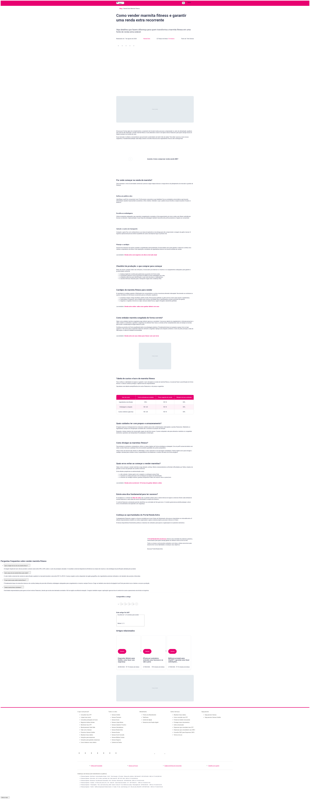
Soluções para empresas (88, 737)
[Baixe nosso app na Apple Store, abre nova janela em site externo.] (160, 753)
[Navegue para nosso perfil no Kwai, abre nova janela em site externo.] (119, 753)
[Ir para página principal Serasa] (153, 3)
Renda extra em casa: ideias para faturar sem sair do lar (142, 336)
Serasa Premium (116, 717)
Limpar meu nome (86, 717)
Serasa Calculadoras (117, 727)
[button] (121, 45)
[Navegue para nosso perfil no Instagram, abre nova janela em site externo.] (82, 753)
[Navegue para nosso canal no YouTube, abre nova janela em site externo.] (94, 753)
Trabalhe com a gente (213, 765)
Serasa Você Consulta (118, 735)
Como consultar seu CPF (181, 717)
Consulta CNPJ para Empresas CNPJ (184, 732)
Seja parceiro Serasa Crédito (213, 717)
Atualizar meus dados (87, 735)
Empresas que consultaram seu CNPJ (184, 730)
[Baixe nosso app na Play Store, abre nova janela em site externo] (170, 753)
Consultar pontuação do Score (89, 720)
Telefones (145, 717)
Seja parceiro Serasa (210, 715)
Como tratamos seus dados (88, 742)
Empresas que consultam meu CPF (184, 727)
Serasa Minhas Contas (118, 737)
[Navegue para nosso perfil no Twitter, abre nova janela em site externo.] (100, 753)
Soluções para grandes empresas (90, 740)
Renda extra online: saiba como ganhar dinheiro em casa (142, 306)
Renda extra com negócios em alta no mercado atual (141, 255)
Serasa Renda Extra (117, 730)
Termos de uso (178, 735)
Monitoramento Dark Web (88, 727)
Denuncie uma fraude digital (150, 722)
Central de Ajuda (147, 720)
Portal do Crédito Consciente (182, 720)
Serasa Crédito (116, 715)
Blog (120, 8)
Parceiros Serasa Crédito (88, 732)
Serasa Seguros (116, 740)
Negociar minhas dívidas (88, 722)
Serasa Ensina (116, 732)
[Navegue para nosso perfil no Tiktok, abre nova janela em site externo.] (88, 753)
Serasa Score (115, 720)
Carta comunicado (179, 725)
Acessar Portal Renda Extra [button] (155, 549)
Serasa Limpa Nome (117, 722)
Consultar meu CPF (86, 715)
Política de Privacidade (96, 765)
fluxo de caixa (137, 498)
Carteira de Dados (117, 742)
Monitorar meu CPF (86, 725)
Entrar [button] (189, 2)
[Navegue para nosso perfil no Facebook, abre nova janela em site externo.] (106, 753)
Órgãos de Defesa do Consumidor (173, 765)
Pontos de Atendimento (149, 715)
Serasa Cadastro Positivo (119, 725)
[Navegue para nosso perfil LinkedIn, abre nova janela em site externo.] (112, 753)
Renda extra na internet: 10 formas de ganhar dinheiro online (143, 483)
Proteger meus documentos (182, 722)
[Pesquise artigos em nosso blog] (183, 3)
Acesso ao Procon (133, 765)
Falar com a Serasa (86, 730)
